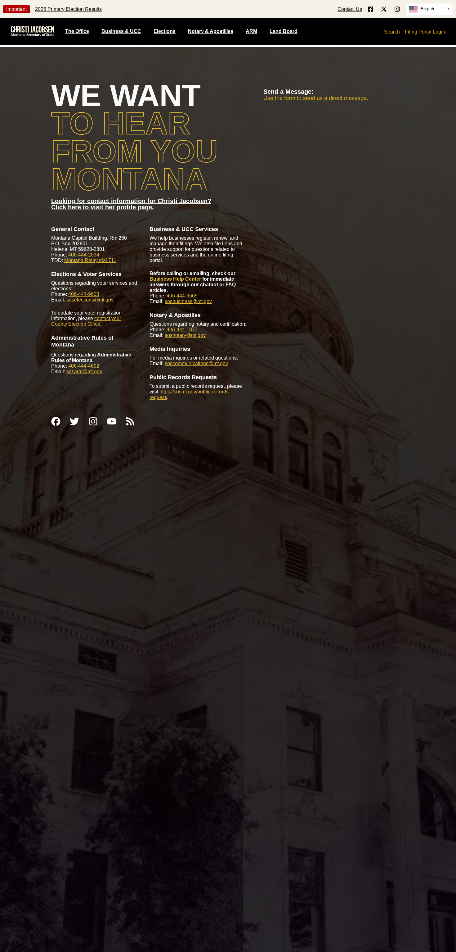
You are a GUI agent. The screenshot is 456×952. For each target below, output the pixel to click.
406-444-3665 (182, 295)
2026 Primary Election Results (68, 9)
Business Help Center (175, 279)
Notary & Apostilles (210, 31)
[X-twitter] (384, 9)
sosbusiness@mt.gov (188, 301)
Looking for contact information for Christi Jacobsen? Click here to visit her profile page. (131, 204)
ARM (251, 31)
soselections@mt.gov (90, 299)
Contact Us (350, 9)
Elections (165, 31)
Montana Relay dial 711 (90, 260)
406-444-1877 (182, 329)
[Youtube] (111, 421)
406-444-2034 (83, 254)
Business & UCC (121, 31)
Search (392, 31)
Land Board (283, 31)
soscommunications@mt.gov (196, 363)
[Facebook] (55, 421)
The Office (77, 31)
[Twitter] (74, 421)
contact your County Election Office (86, 321)
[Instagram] (397, 9)
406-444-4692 (83, 366)
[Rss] (130, 421)
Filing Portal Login (425, 31)
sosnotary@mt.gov (185, 335)
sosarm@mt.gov (84, 371)
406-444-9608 (83, 294)
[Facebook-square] (370, 9)
